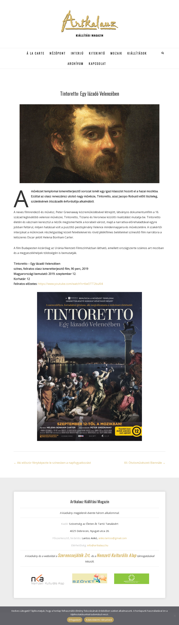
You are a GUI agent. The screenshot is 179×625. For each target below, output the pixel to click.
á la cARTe (35, 53)
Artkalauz (22, 50)
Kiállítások (137, 53)
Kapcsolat (97, 64)
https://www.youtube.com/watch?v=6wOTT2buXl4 (70, 284)
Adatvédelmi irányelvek (99, 619)
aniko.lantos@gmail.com (112, 538)
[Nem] (174, 615)
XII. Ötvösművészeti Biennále (144, 463)
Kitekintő (97, 53)
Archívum (76, 64)
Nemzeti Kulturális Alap (117, 555)
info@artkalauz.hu (97, 545)
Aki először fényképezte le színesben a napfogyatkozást (52, 463)
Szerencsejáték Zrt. (74, 555)
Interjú (77, 53)
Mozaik (116, 53)
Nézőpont (58, 53)
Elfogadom (75, 619)
